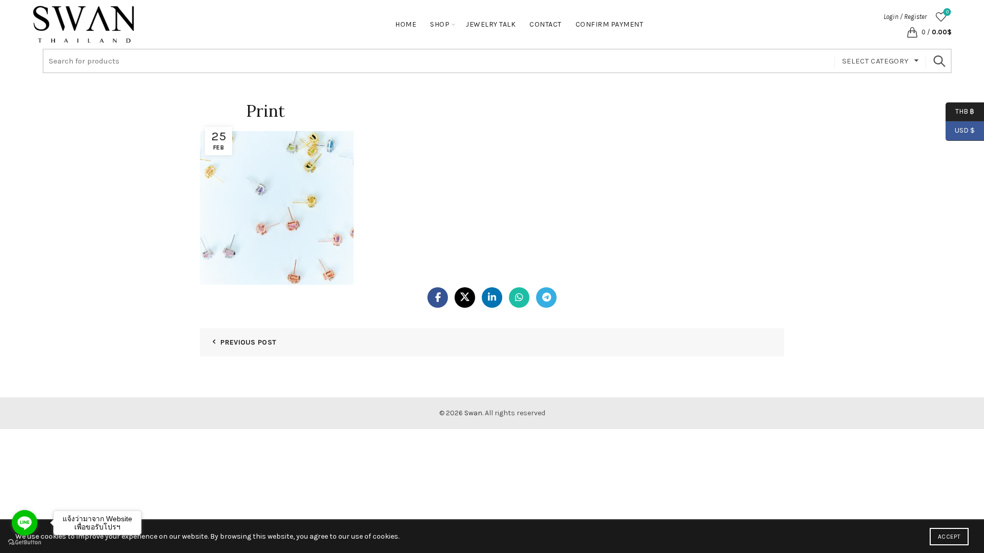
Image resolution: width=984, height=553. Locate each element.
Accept (949, 536)
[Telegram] (546, 297)
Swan (473, 413)
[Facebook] (437, 297)
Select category (875, 61)
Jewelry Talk (491, 24)
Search (939, 61)
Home (405, 24)
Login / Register (905, 16)
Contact (545, 24)
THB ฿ (960, 111)
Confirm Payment (610, 24)
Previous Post (248, 342)
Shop (439, 24)
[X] (465, 297)
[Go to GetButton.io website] (24, 542)
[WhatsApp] (519, 297)
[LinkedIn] (492, 297)
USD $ (965, 130)
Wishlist (947, 12)
